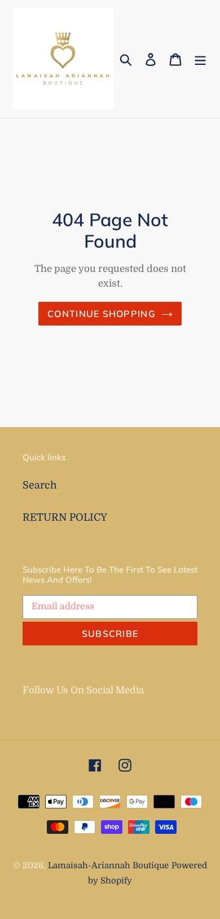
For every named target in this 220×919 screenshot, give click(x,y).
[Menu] (200, 59)
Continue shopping (101, 313)
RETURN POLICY (65, 517)
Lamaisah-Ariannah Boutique (108, 865)
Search (40, 485)
